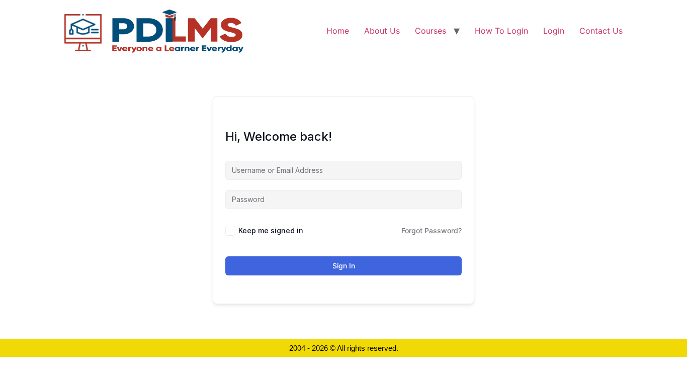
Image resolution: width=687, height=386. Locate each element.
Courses (430, 31)
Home (337, 31)
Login (553, 31)
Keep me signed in (270, 230)
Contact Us (601, 31)
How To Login (501, 31)
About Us (382, 31)
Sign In (343, 265)
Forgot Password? (431, 230)
